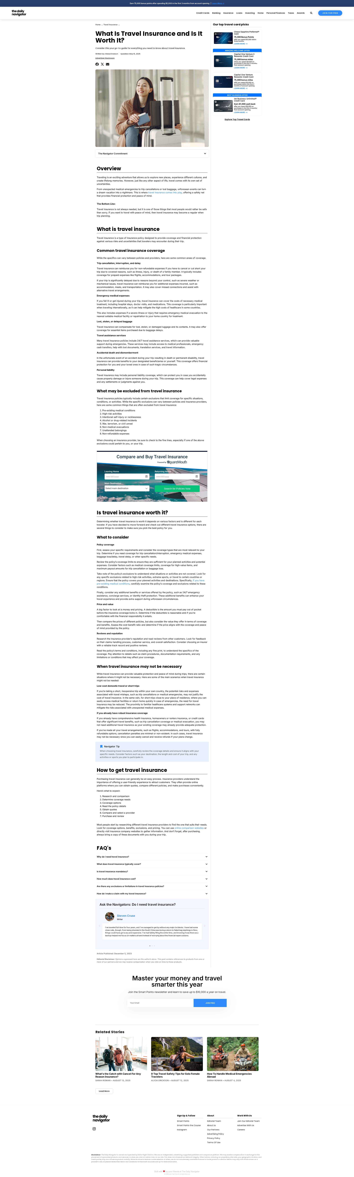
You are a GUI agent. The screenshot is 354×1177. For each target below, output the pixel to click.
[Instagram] (94, 1128)
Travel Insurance (110, 24)
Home (98, 24)
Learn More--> (218, 3)
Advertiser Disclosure (104, 58)
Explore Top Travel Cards (237, 119)
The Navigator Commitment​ (112, 153)
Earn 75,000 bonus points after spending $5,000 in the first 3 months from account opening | (171, 3)
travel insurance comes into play (165, 192)
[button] (97, 64)
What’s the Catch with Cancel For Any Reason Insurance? (118, 1075)
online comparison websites (189, 828)
